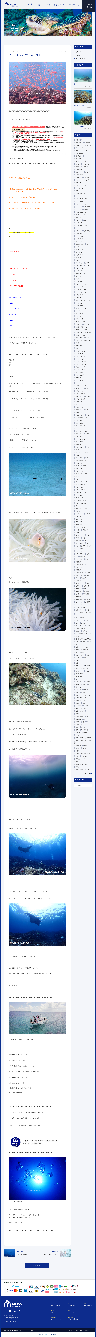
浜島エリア (79, 671)
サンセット (79, 281)
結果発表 (78, 714)
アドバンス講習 (80, 193)
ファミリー (79, 434)
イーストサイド (80, 215)
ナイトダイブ (79, 375)
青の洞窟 (78, 745)
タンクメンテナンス (81, 321)
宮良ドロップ (79, 625)
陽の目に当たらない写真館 (83, 738)
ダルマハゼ (79, 337)
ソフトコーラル (80, 319)
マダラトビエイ (80, 471)
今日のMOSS (79, 543)
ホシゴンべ (79, 455)
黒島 (77, 756)
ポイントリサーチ (81, 463)
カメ (88, 244)
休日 (87, 543)
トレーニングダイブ (81, 361)
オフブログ (87, 231)
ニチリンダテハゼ (81, 385)
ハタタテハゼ (79, 391)
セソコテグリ (79, 313)
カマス (85, 241)
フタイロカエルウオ (81, 444)
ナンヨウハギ (79, 380)
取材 (77, 578)
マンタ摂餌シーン (81, 484)
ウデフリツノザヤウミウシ (83, 217)
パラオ (88, 415)
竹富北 (78, 708)
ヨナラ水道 (79, 522)
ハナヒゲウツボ (80, 399)
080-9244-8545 (11, 1322)
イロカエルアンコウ (81, 212)
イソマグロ (87, 207)
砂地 (84, 703)
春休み (83, 641)
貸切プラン (84, 727)
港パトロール (79, 687)
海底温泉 (87, 682)
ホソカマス (79, 458)
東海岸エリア (86, 650)
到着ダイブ (79, 575)
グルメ (87, 265)
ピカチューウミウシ (81, 431)
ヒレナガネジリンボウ (82, 423)
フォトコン (79, 436)
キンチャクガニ (80, 257)
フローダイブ (79, 447)
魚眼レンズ (79, 751)
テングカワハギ (80, 353)
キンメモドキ (79, 260)
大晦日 (87, 620)
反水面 (87, 575)
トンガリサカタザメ (81, 364)
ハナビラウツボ (80, 401)
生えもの (78, 690)
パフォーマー (79, 415)
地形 (84, 607)
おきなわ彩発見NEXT (82, 161)
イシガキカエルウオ (81, 198)
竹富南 (85, 708)
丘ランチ (78, 540)
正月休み (78, 658)
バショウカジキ (80, 407)
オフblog (78, 231)
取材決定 (84, 578)
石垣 (77, 692)
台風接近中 (79, 596)
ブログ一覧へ (36, 1265)
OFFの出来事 (79, 153)
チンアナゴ (79, 343)
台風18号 (86, 588)
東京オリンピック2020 (82, 647)
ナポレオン (79, 377)
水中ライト (79, 663)
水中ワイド (79, 665)
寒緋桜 (88, 625)
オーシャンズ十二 (81, 236)
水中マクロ (79, 660)
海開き (78, 684)
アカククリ (79, 183)
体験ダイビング (85, 546)
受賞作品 (78, 580)
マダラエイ (79, 468)
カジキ (78, 241)
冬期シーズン (79, 567)
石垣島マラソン (80, 700)
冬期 (88, 564)
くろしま (85, 166)
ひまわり (87, 172)
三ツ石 (78, 538)
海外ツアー (79, 679)
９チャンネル (79, 769)
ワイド (88, 535)
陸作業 (78, 735)
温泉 (84, 684)
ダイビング (87, 324)
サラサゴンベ (79, 279)
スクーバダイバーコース (83, 300)
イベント (78, 209)
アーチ (78, 196)
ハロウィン (79, 404)
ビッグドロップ (80, 425)
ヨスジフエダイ (80, 519)
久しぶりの (87, 540)
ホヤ (86, 458)
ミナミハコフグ (80, 490)
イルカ (86, 209)
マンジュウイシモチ (81, 474)
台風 (88, 583)
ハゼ (86, 388)
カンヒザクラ (79, 249)
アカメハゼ (79, 191)
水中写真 (87, 665)
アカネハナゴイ (80, 188)
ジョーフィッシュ (81, 292)
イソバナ (78, 207)
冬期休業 (78, 570)
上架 (84, 538)
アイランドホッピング (82, 180)
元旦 (77, 548)
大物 (77, 623)
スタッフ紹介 (79, 305)
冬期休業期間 (79, 572)
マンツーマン (79, 487)
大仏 (77, 617)
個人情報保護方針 (18, 1330)
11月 (77, 140)
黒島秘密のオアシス (81, 764)
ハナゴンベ (79, 396)
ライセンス (79, 524)
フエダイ (87, 434)
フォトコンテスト (81, 439)
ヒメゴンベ (79, 420)
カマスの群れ (79, 244)
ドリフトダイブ (80, 367)
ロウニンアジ (79, 535)
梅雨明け (84, 652)
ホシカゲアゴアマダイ (82, 452)
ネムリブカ (79, 388)
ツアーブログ (79, 348)
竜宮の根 (78, 706)
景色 (89, 641)
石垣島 (83, 692)
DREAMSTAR (79, 145)
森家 (88, 655)
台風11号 (78, 586)
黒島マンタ (79, 761)
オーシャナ (79, 233)
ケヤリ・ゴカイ (80, 268)
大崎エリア (79, 620)
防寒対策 (86, 732)
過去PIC (78, 732)
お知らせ (78, 52)
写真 (88, 554)
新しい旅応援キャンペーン (83, 633)
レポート (78, 532)
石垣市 (78, 703)
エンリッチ (79, 223)
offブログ (78, 156)
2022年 (83, 140)
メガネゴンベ (79, 495)
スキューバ (79, 297)
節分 (88, 711)
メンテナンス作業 (81, 503)
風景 (85, 745)
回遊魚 (78, 607)
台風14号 (78, 588)
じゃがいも (79, 172)
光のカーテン (79, 551)
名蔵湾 (78, 604)
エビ (85, 220)
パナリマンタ (79, 412)
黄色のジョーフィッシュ (83, 753)
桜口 (77, 652)
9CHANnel (79, 142)
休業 (77, 546)
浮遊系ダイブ (79, 674)
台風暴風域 (79, 599)
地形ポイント (79, 610)
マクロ (85, 466)
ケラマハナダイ (80, 271)
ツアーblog (79, 345)
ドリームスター (80, 369)
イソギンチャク (80, 201)
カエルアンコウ (80, 239)
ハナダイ (87, 396)
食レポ (78, 748)
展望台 (78, 631)
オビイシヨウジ (80, 228)
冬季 (86, 559)
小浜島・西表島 (80, 628)
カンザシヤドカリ (81, 247)
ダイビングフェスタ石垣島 (83, 332)
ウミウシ (78, 220)
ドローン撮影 (79, 372)
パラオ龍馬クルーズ (81, 417)
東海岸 (78, 650)
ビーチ (78, 428)
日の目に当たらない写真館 (83, 639)
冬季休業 (78, 562)
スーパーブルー (80, 311)
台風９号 (87, 602)
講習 (77, 727)
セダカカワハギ (80, 316)
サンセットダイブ (81, 284)
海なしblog (79, 676)
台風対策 (86, 594)
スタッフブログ (80, 58)
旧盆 (77, 641)
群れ (88, 716)
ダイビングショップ (81, 327)
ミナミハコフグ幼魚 (81, 492)
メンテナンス (79, 498)
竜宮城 (86, 706)
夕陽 (88, 610)
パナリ (87, 409)
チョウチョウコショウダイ (83, 340)
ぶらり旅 (78, 177)
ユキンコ (78, 516)
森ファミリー (79, 655)
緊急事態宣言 (79, 716)
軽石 (77, 730)
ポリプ (78, 466)
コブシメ (78, 276)
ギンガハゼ (79, 263)
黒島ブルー (84, 756)
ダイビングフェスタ (81, 329)
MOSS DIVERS (80, 148)
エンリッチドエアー (81, 225)
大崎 (82, 617)
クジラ (87, 263)
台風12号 (86, 586)
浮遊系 (87, 671)
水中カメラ (87, 658)
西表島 (78, 724)
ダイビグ (78, 324)
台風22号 (78, 591)
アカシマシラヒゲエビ (82, 185)
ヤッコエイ (79, 514)
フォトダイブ (79, 441)
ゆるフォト (87, 177)
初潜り (88, 572)
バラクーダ (79, 409)
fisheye (88, 145)
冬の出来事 (79, 559)
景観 (77, 644)
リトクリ (85, 530)
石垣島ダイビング (81, 698)
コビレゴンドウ (80, 273)
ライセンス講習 (80, 527)
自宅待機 (78, 719)
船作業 (78, 722)
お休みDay (86, 164)
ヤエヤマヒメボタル (81, 508)
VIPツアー (87, 156)
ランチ (78, 530)
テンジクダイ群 (80, 356)
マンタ (78, 476)
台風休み (78, 594)
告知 (84, 604)
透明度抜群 (84, 730)
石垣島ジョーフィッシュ (83, 695)
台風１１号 (79, 602)
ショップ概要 (29, 1330)
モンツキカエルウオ (81, 506)
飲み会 (85, 748)
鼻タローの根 (79, 767)
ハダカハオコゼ (80, 393)
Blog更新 (87, 142)
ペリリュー (79, 449)
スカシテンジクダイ (81, 295)
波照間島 (85, 668)
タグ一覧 (87, 773)
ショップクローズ (81, 289)
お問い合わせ (7, 1330)
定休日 (83, 623)
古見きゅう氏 (79, 583)
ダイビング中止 (80, 335)
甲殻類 (86, 690)
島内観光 (85, 631)
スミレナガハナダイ (81, 308)
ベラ (88, 447)
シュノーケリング (81, 287)
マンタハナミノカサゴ (82, 482)
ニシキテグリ (79, 383)
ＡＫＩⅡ (89, 769)
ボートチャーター (81, 460)
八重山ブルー (79, 554)
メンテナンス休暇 (81, 500)
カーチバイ (79, 252)
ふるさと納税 (79, 174)
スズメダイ (79, 303)
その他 (78, 55)
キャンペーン (79, 255)
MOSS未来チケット (81, 150)
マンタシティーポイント (83, 479)
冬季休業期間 (79, 564)
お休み (78, 164)
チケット (87, 337)
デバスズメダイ (80, 359)
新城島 (78, 636)
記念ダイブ (86, 724)
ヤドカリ (87, 514)
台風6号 (86, 591)
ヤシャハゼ (79, 511)
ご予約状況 (79, 169)
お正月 (78, 166)
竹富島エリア (79, 711)
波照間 (78, 668)
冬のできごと (84, 556)
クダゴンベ (79, 265)
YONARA (78, 159)
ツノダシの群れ (80, 351)
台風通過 (87, 599)
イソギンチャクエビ (81, 204)
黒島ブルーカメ (80, 759)
